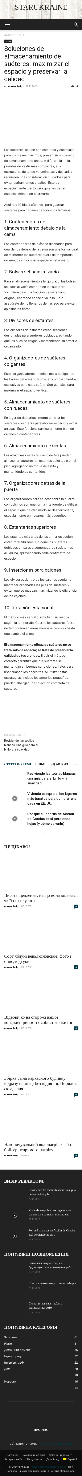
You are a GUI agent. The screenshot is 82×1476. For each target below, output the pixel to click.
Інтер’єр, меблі (14, 1459)
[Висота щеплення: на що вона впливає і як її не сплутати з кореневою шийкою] (41, 872)
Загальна (13, 1455)
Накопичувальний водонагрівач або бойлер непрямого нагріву (37, 1147)
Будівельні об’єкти (33, 1455)
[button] (7, 24)
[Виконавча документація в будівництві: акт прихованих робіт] (14, 1268)
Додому (8, 34)
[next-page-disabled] (43, 834)
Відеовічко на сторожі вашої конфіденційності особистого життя (38, 1020)
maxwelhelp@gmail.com (55, 1443)
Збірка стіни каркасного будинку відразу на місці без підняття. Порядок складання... (40, 1083)
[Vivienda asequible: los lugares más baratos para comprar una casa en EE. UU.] (14, 798)
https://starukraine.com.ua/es (49, 1466)
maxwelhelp (15, 86)
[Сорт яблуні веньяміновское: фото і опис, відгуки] (41, 933)
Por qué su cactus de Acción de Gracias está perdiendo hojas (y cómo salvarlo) (50, 819)
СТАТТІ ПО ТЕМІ (17, 764)
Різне (20, 34)
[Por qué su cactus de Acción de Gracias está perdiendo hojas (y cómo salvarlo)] (14, 819)
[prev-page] (37, 834)
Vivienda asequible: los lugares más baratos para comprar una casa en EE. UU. (52, 798)
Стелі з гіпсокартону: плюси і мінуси (52, 1283)
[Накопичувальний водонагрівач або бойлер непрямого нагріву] (41, 1121)
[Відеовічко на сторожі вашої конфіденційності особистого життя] (41, 994)
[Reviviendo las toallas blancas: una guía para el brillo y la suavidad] (14, 778)
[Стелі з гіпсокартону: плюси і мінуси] (14, 1288)
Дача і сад (52, 1459)
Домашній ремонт (60, 1455)
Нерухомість (34, 1459)
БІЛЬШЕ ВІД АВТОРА (52, 764)
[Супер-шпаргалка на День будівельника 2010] (14, 1309)
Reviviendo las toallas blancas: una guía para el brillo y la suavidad (21, 745)
